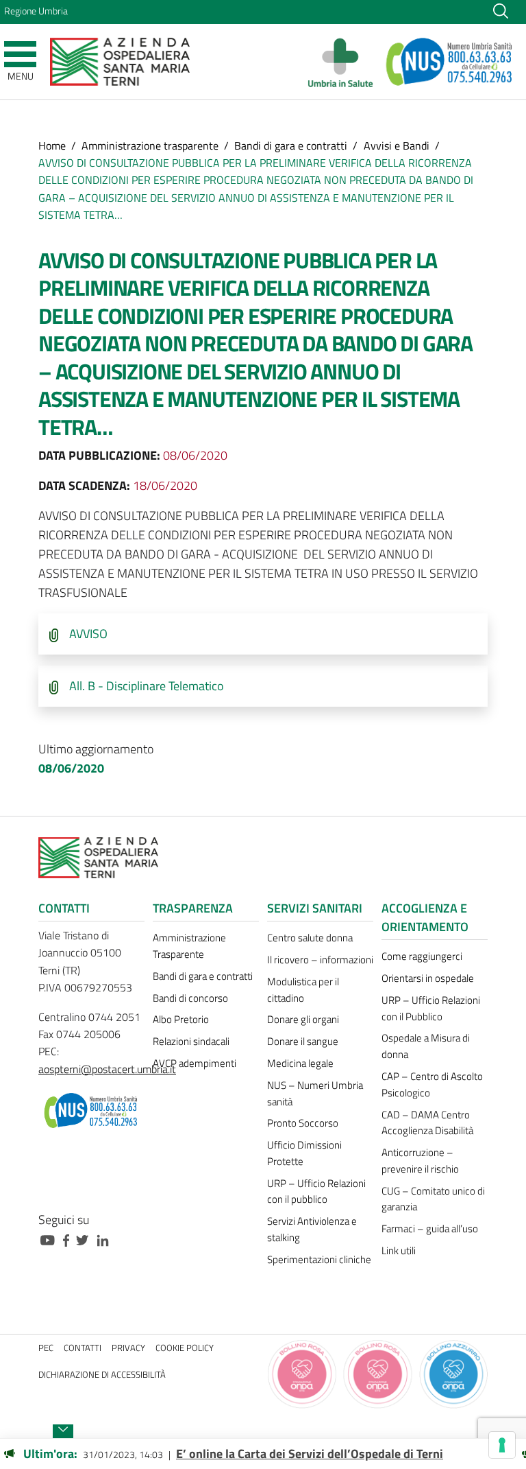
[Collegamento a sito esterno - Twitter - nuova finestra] (85, 1239)
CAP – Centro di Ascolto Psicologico (432, 1084)
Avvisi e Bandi (396, 145)
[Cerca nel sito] (500, 10)
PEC (45, 1347)
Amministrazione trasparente (150, 145)
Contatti (82, 1347)
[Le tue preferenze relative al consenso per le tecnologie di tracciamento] (502, 1445)
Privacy (128, 1347)
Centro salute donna (310, 937)
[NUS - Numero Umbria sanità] (450, 61)
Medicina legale (300, 1063)
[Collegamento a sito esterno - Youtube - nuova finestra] (50, 1239)
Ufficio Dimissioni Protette (304, 1153)
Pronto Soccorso (302, 1123)
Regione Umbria (36, 11)
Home (52, 145)
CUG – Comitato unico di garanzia (433, 1199)
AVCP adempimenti (194, 1063)
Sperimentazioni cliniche (319, 1259)
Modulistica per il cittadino (303, 990)
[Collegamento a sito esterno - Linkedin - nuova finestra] (106, 1239)
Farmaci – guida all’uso (429, 1228)
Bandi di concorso (190, 998)
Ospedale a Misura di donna (425, 1046)
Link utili (398, 1250)
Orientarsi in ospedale (427, 978)
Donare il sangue (302, 1041)
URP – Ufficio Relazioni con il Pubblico (430, 1008)
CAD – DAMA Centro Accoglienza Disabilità (427, 1123)
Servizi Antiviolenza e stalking (312, 1229)
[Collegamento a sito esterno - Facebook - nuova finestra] (69, 1239)
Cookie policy (184, 1347)
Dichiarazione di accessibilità (102, 1374)
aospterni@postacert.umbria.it (107, 1069)
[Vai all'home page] (120, 60)
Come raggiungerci (421, 956)
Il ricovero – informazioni (320, 959)
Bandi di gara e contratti (290, 145)
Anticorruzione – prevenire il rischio (420, 1160)
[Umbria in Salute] (344, 62)
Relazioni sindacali (191, 1041)
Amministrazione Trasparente (189, 946)
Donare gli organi (303, 1019)
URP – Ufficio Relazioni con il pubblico (316, 1191)
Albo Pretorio (181, 1019)
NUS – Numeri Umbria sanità (315, 1093)
